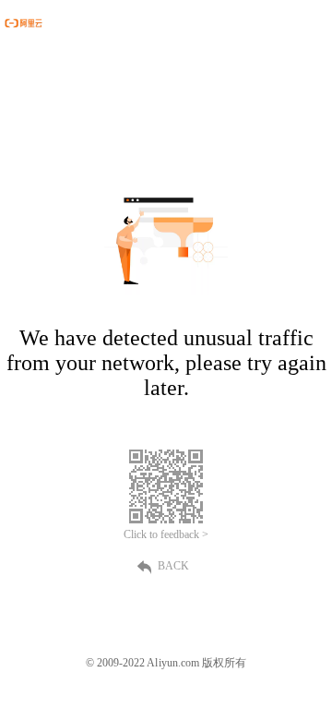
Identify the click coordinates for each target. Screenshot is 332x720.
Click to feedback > (166, 534)
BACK (173, 565)
